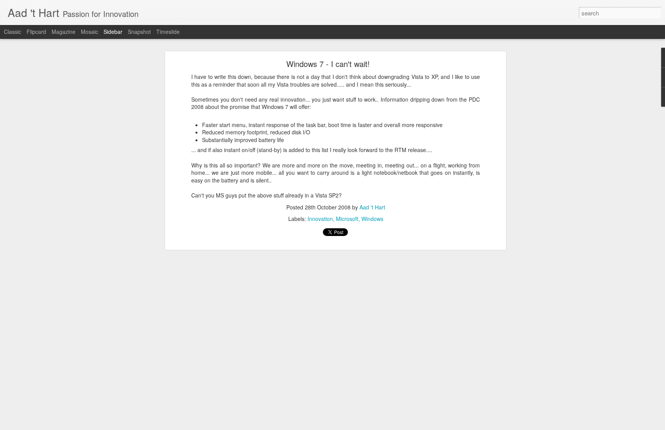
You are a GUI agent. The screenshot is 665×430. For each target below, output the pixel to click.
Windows (372, 219)
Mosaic (89, 31)
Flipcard (36, 31)
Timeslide (168, 31)
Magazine (63, 31)
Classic (12, 31)
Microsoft (347, 219)
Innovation (320, 219)
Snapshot (139, 31)
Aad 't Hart (372, 207)
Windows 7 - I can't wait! (328, 63)
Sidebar (113, 31)
